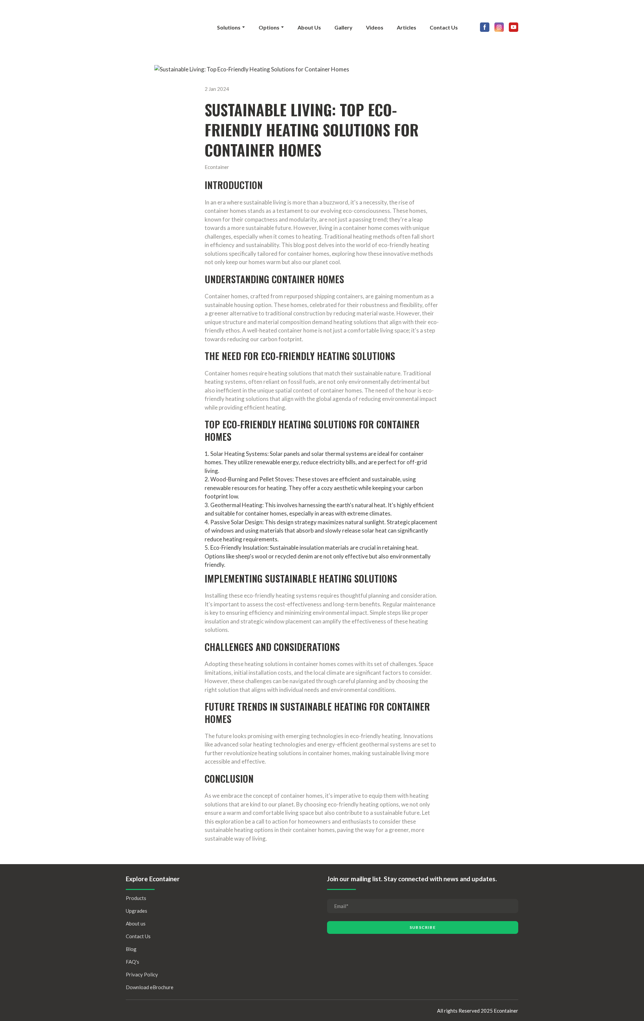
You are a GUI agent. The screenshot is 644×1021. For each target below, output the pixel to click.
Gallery (343, 27)
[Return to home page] (163, 27)
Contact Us (444, 27)
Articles (406, 27)
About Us (309, 27)
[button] (484, 27)
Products (136, 898)
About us (136, 923)
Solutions (228, 27)
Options (269, 27)
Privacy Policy (142, 974)
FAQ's (132, 962)
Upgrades (136, 911)
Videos (374, 27)
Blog (131, 949)
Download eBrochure (149, 987)
